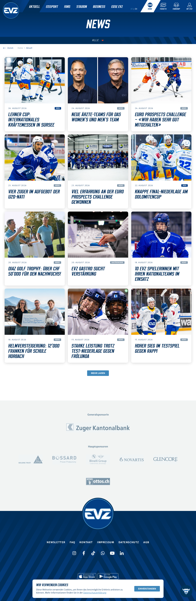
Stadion (81, 7)
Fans (67, 7)
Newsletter (56, 542)
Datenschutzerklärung (94, 592)
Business (99, 7)
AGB (146, 542)
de (132, 9)
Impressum (105, 542)
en (136, 9)
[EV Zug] (11, 10)
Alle (95, 40)
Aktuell (34, 7)
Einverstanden (147, 588)
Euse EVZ (117, 7)
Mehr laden (98, 373)
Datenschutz (129, 542)
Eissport (52, 7)
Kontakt (86, 542)
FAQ (72, 542)
